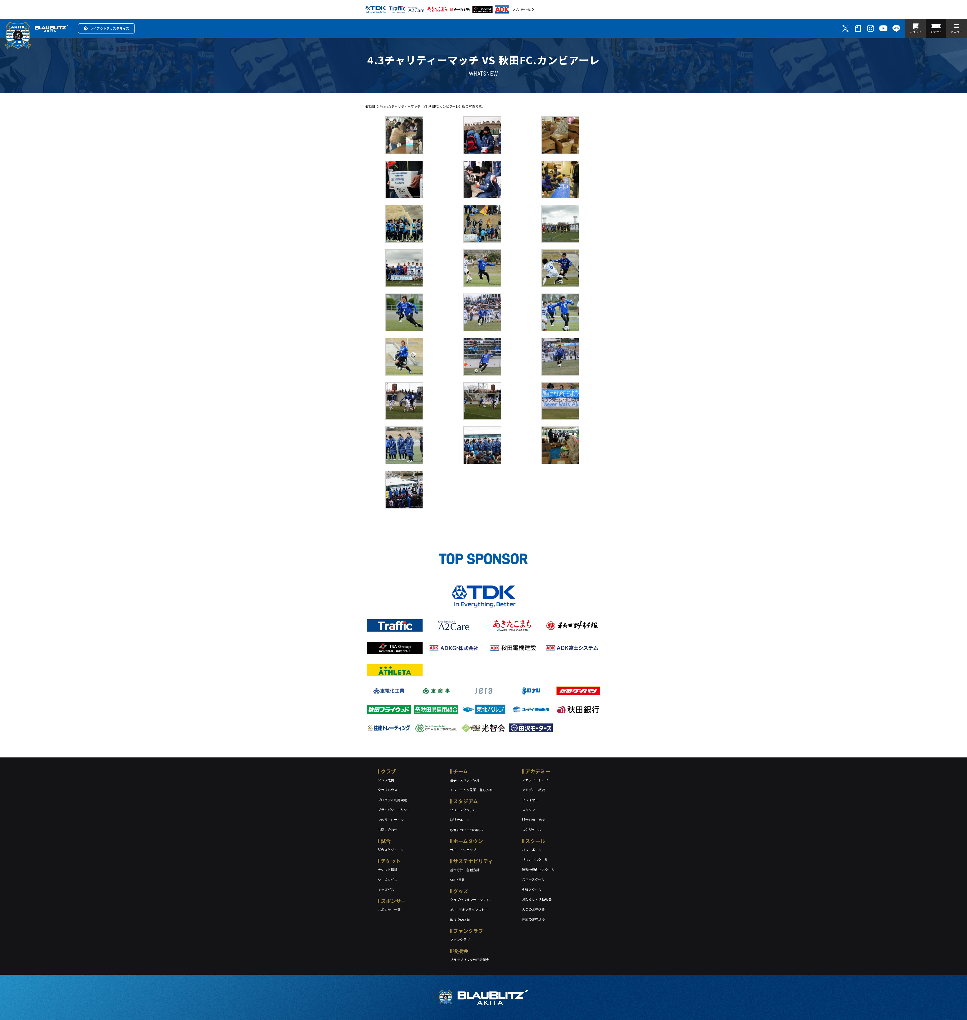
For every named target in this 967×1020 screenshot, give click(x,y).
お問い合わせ (387, 829)
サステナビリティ (473, 861)
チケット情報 (387, 869)
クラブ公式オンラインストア (471, 899)
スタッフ (528, 809)
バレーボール (532, 849)
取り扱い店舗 (460, 919)
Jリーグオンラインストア (469, 909)
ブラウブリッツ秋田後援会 (469, 959)
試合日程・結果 (533, 819)
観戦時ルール (460, 819)
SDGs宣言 (457, 879)
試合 (386, 841)
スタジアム (465, 801)
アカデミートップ (535, 780)
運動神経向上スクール (538, 869)
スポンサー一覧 (522, 9)
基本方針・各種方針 (464, 869)
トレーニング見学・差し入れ (471, 789)
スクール (535, 841)
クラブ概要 (386, 780)
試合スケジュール (391, 849)
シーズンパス (387, 879)
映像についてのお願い (466, 829)
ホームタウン (468, 841)
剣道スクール (532, 889)
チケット (391, 860)
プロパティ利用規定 (392, 799)
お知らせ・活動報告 (536, 899)
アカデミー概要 (533, 789)
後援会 (460, 951)
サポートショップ (463, 849)
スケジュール (531, 829)
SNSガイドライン (391, 819)
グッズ (460, 891)
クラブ (388, 771)
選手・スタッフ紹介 (464, 780)
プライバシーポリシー (394, 809)
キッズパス (386, 889)
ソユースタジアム (463, 810)
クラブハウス (387, 789)
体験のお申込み (533, 919)
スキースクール (533, 879)
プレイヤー (530, 799)
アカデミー (537, 771)
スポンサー (393, 900)
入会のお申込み (533, 909)
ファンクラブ (468, 930)
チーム (460, 771)
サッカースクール (535, 859)
